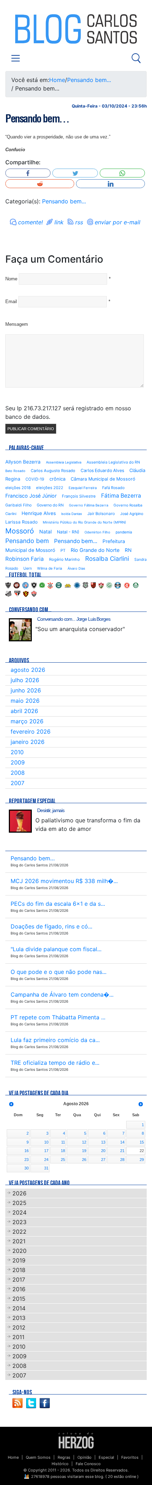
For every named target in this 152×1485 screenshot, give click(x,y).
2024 (19, 1212)
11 (63, 1142)
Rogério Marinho (64, 559)
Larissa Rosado (21, 522)
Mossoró (19, 531)
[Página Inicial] (76, 1439)
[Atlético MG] (8, 584)
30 (26, 1168)
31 (46, 1168)
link (59, 222)
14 (122, 1142)
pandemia (124, 532)
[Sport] (26, 593)
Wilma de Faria (49, 568)
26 (84, 1159)
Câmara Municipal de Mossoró (103, 479)
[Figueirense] (85, 584)
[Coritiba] (58, 584)
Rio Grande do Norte (95, 550)
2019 (18, 1260)
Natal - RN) (68, 532)
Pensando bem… (37, 118)
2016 (18, 1289)
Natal (45, 531)
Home (57, 79)
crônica (57, 479)
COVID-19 (34, 479)
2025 (19, 1202)
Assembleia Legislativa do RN (113, 462)
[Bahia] (25, 584)
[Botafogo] (34, 584)
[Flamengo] (93, 584)
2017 (18, 1279)
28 (122, 1159)
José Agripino (131, 513)
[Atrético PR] (16, 584)
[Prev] (11, 1104)
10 (46, 1142)
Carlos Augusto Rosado (53, 470)
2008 (18, 772)
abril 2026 (24, 710)
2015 (18, 1298)
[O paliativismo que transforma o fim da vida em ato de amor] (20, 821)
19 (84, 1151)
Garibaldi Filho (18, 505)
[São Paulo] (17, 593)
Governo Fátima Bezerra (88, 505)
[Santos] (8, 593)
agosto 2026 (28, 669)
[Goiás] (109, 584)
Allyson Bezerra (23, 462)
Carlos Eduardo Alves (102, 470)
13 (103, 1142)
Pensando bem (27, 540)
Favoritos (130, 1457)
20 (103, 1151)
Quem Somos (38, 1457)
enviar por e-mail (117, 222)
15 (142, 1142)
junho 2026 (26, 690)
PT (62, 550)
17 (46, 1151)
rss (79, 222)
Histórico (60, 1463)
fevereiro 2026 (31, 731)
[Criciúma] (67, 584)
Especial (106, 1457)
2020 (19, 1250)
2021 (18, 1241)
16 (26, 1151)
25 (63, 1159)
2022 (19, 1231)
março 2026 (27, 721)
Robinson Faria (24, 558)
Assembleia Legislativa (63, 462)
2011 (18, 1337)
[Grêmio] (118, 584)
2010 (17, 752)
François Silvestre (79, 496)
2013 (18, 1317)
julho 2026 (25, 680)
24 (46, 1159)
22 (142, 1151)
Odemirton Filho (97, 532)
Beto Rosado (15, 471)
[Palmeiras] (136, 584)
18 (63, 1151)
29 (142, 1159)
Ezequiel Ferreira (83, 488)
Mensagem (16, 324)
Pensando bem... (89, 79)
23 (26, 1159)
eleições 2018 (18, 487)
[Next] (141, 1104)
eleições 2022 (49, 487)
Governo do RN (50, 505)
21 (122, 1151)
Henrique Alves (39, 513)
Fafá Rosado (113, 487)
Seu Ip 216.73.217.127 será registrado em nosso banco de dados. (68, 412)
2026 (19, 1193)
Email (11, 301)
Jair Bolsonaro (101, 513)
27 (103, 1159)
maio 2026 (25, 700)
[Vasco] (34, 593)
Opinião (84, 1457)
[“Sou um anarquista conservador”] (20, 629)
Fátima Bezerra (121, 495)
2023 (19, 1222)
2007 (17, 783)
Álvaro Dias (76, 568)
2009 (18, 762)
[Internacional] (126, 584)
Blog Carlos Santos (34, 29)
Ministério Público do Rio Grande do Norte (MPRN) (84, 522)
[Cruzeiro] (77, 584)
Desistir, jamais (50, 810)
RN (128, 550)
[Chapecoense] (42, 584)
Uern (27, 568)
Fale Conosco (88, 1463)
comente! (30, 222)
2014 (18, 1308)
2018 (18, 1269)
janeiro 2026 (28, 741)
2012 (18, 1327)
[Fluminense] (101, 584)
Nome (11, 278)
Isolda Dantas (71, 514)
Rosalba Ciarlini (107, 558)
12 (84, 1142)
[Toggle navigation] (15, 58)
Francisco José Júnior (31, 496)
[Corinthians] (50, 584)
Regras (64, 1457)
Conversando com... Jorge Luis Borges (73, 619)
